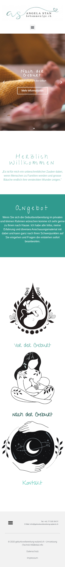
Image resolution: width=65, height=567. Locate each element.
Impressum (32, 558)
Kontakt (32, 483)
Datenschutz (32, 551)
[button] (32, 27)
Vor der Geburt (32, 346)
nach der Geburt (32, 415)
